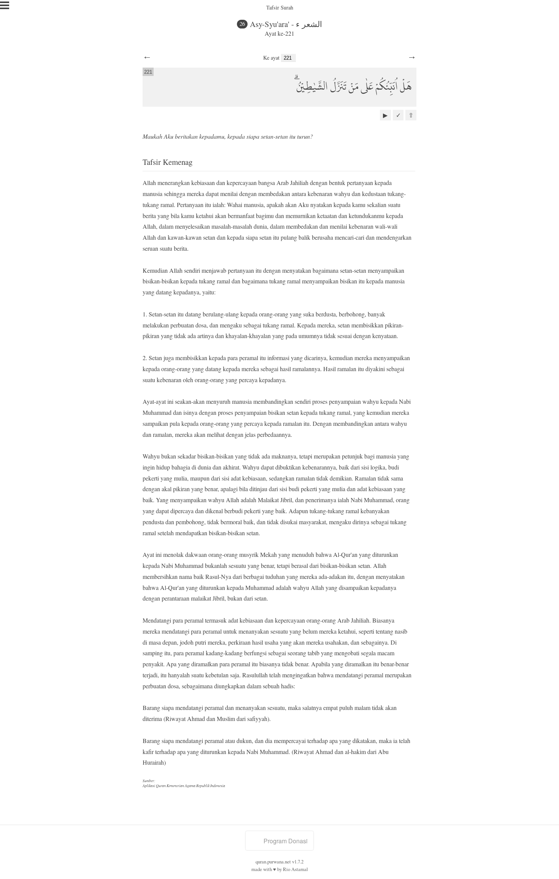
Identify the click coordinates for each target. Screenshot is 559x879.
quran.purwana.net (273, 861)
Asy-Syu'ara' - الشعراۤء (286, 24)
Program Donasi (286, 840)
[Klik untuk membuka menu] (4, 5)
